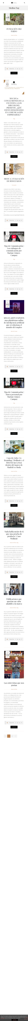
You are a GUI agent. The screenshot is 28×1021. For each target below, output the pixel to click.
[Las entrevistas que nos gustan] (14, 664)
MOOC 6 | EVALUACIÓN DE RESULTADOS (14, 179)
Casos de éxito (14, 35)
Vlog (14, 118)
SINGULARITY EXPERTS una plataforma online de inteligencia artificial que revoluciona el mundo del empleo (14, 323)
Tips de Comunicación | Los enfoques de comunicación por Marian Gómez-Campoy (14, 250)
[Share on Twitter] (17, 68)
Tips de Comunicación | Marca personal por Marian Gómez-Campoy (14, 395)
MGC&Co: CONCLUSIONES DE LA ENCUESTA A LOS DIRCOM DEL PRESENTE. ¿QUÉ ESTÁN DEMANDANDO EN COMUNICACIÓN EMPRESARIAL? (14, 106)
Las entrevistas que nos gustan (14, 684)
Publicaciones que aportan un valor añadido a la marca (14, 601)
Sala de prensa (14, 331)
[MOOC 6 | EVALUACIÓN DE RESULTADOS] (14, 169)
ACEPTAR (14, 1019)
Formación (14, 185)
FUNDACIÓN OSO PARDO (14, 30)
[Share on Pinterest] (21, 68)
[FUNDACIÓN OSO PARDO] (14, 19)
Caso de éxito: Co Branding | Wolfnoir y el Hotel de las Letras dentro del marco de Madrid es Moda (14, 463)
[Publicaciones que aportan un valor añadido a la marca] (14, 589)
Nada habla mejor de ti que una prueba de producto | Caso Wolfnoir (14, 535)
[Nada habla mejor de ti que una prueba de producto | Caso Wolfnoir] (14, 520)
